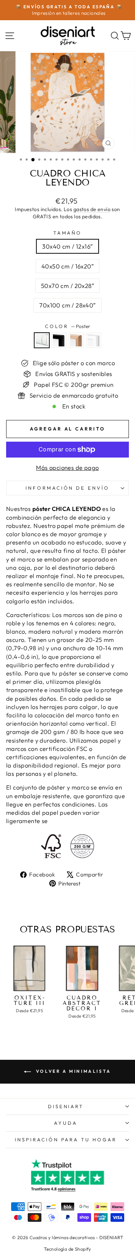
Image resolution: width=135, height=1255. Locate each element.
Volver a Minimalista (72, 1071)
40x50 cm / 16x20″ (67, 266)
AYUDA (65, 1123)
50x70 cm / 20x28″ (67, 285)
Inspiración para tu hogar (66, 1139)
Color (67, 326)
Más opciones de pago (67, 467)
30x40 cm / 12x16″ (67, 246)
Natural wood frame (76, 340)
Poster (42, 340)
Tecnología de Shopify (67, 1249)
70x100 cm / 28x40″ (67, 305)
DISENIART (66, 1106)
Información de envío (68, 488)
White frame (93, 340)
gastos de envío (92, 209)
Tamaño (67, 233)
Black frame (59, 340)
